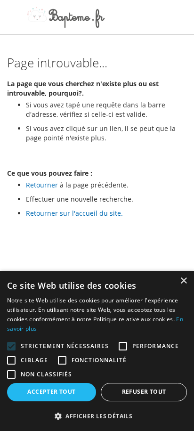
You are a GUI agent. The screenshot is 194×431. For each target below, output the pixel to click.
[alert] (97, 351)
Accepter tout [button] (51, 392)
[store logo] (66, 17)
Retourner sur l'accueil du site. (74, 213)
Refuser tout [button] (144, 392)
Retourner (42, 184)
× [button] (183, 281)
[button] (97, 415)
